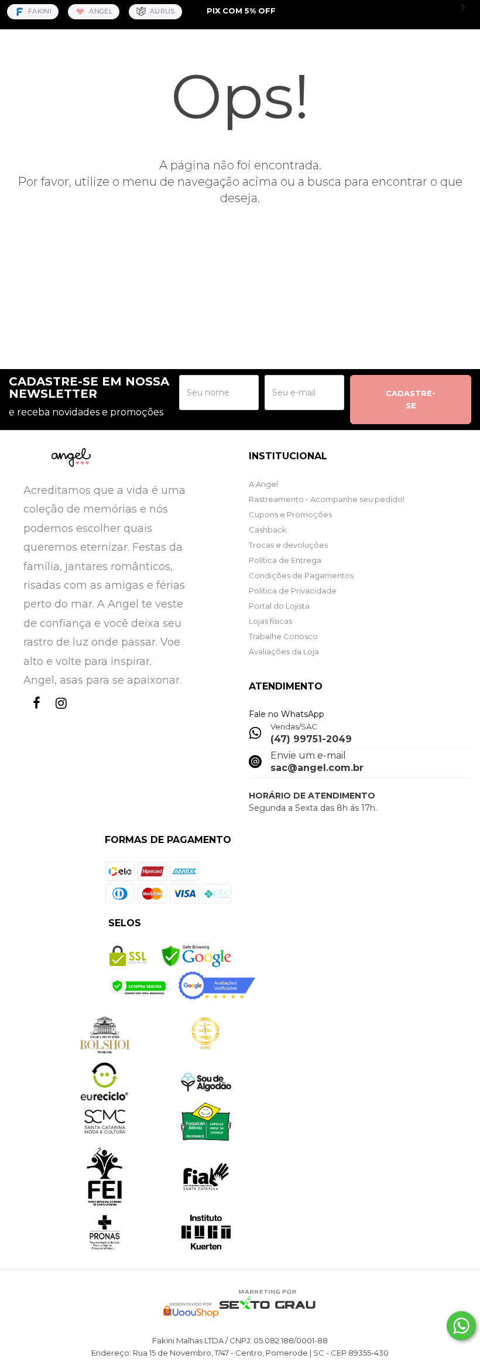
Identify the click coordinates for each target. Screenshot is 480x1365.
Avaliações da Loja (284, 651)
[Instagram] (58, 714)
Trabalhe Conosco (283, 636)
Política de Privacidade (293, 590)
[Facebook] (34, 714)
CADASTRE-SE (411, 399)
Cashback (268, 529)
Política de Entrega (285, 560)
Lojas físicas (270, 621)
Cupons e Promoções (290, 514)
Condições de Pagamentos (301, 575)
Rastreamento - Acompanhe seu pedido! (326, 499)
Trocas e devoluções (288, 545)
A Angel (263, 484)
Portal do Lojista (279, 605)
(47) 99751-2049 (311, 739)
